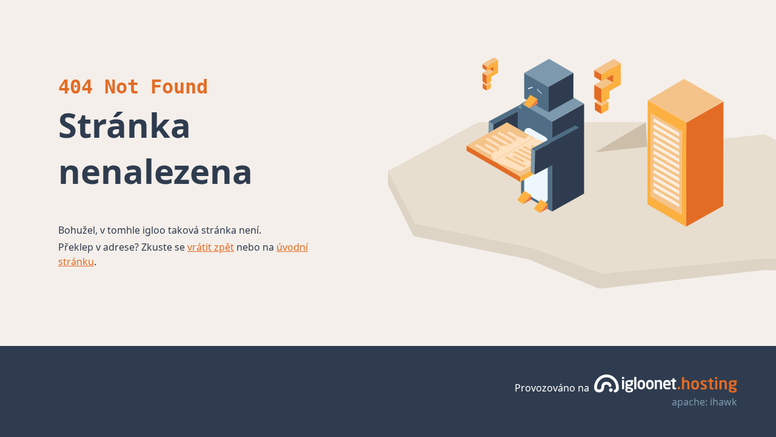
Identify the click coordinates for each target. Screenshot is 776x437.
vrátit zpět (210, 247)
